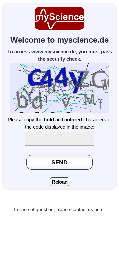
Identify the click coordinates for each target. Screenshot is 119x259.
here (99, 209)
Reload (60, 182)
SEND (59, 162)
